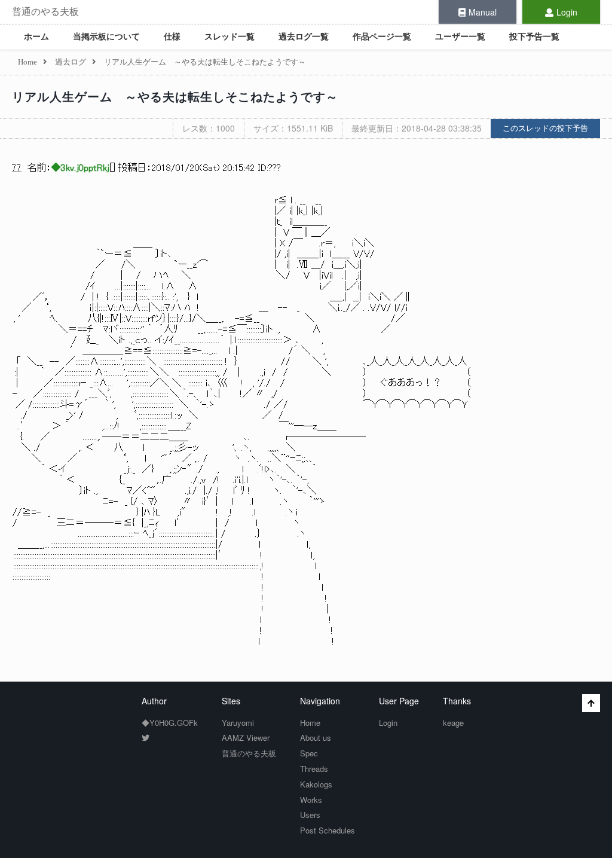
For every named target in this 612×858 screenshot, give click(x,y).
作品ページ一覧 (382, 36)
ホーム (36, 36)
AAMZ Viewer (246, 737)
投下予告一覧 (534, 36)
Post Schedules (327, 830)
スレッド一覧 (229, 36)
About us (315, 737)
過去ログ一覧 (304, 36)
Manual (483, 12)
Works (311, 799)
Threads (314, 768)
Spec (309, 753)
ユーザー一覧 (460, 36)
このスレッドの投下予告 (545, 128)
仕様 (172, 36)
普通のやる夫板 (45, 12)
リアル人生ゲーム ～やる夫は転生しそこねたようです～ (175, 96)
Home (310, 722)
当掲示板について (106, 36)
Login (566, 12)
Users (310, 814)
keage (453, 722)
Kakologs (316, 784)
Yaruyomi (238, 722)
